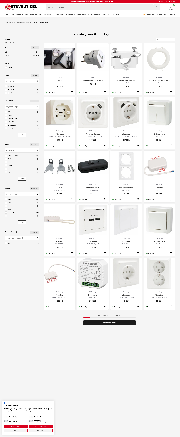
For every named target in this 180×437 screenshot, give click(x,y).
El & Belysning (70, 14)
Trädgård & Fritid (108, 14)
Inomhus (23, 243)
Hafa (23, 203)
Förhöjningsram (23, 132)
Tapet (12, 14)
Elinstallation (27, 23)
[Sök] (157, 7)
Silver (24, 86)
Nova (23, 172)
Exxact (23, 162)
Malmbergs (23, 212)
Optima (23, 175)
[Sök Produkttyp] (37, 106)
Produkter (8, 23)
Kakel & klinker (35, 14)
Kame (23, 206)
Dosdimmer (23, 122)
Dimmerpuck (23, 118)
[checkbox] (6, 417)
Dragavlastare (23, 125)
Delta (23, 159)
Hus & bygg (59, 14)
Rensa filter (34, 101)
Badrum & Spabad (22, 14)
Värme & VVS (81, 14)
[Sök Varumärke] (37, 194)
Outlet (118, 14)
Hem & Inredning (94, 14)
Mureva (23, 165)
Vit (24, 93)
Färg (6, 14)
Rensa (35, 48)
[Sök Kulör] (37, 81)
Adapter (23, 112)
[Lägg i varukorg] (71, 92)
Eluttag (23, 128)
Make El (23, 209)
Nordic (23, 169)
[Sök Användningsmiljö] (37, 237)
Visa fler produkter (109, 323)
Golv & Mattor (48, 14)
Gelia (23, 199)
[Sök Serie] (37, 150)
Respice (23, 219)
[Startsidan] (21, 7)
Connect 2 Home (23, 156)
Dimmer (23, 115)
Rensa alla (35, 40)
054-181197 (109, 1)
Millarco (23, 216)
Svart (24, 90)
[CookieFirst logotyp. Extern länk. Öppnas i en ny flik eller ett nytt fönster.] (4, 403)
